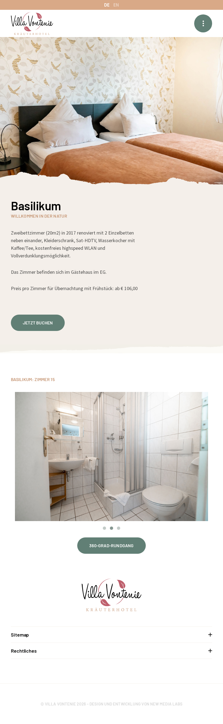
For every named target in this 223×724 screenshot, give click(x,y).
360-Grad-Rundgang (111, 545)
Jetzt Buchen (38, 322)
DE (107, 5)
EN (116, 5)
